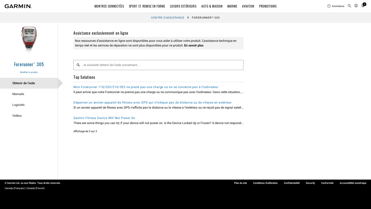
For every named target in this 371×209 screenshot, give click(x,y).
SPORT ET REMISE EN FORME (147, 6)
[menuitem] (335, 6)
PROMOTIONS (268, 6)
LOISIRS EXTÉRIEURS (183, 6)
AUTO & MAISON (211, 6)
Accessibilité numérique (353, 183)
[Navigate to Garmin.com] (18, 6)
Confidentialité (292, 183)
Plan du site (240, 183)
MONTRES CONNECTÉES (109, 6)
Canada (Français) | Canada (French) (25, 188)
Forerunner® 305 (29, 64)
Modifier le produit (29, 72)
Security (310, 183)
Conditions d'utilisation (265, 183)
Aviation (248, 6)
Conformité (327, 183)
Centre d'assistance (167, 17)
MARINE (232, 6)
